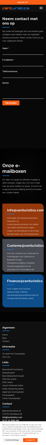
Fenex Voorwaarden (11, 398)
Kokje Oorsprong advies (13, 389)
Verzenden (11, 103)
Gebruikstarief (8, 373)
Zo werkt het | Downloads (13, 354)
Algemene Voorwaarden (13, 392)
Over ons (6, 357)
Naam (5, 48)
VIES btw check (9, 379)
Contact (5, 341)
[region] (23, 130)
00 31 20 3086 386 (10, 420)
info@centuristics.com (12, 417)
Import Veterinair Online (12, 385)
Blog (4, 338)
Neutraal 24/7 (23, 2)
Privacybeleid (8, 395)
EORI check (7, 382)
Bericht (5, 83)
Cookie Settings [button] (12, 440)
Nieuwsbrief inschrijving (12, 369)
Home (5, 335)
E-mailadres (8, 60)
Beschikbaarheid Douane (13, 376)
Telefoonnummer (9, 71)
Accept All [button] (30, 440)
